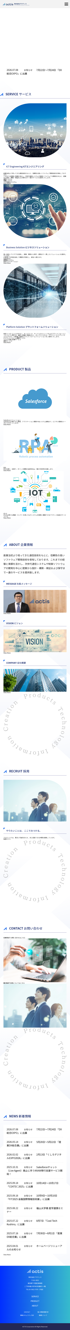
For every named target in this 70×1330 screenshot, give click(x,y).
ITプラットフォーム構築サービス (14, 338)
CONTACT (27, 1312)
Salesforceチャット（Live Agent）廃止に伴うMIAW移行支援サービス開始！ (34, 1170)
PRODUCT (35, 1301)
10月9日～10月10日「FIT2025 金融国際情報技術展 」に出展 (32, 1197)
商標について (43, 1315)
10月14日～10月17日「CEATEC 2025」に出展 (32, 1184)
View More (7, 183)
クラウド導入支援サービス (12, 339)
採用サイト (7, 839)
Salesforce (6, 259)
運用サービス (7, 341)
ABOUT (35, 1305)
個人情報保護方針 (43, 1312)
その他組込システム (10, 182)
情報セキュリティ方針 (27, 1315)
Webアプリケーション (10, 261)
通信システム (7, 179)
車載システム (7, 180)
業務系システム (8, 260)
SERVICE (35, 1296)
